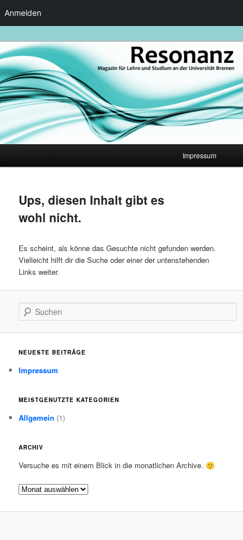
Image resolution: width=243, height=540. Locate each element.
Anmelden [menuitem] (23, 13)
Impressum (199, 155)
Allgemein (36, 417)
